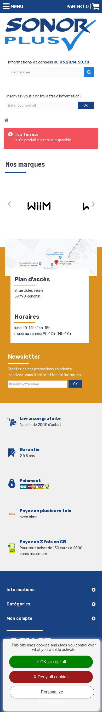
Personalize (52, 692)
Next (93, 204)
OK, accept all (52, 662)
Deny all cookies (53, 677)
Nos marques (25, 164)
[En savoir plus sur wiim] (39, 206)
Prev (9, 204)
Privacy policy (51, 701)
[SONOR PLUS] (51, 34)
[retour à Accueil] (6, 120)
